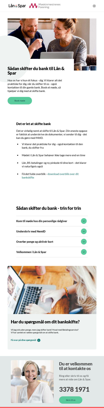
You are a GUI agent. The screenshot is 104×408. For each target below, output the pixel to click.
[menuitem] (94, 6)
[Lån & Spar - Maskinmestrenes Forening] (17, 6)
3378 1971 (74, 389)
